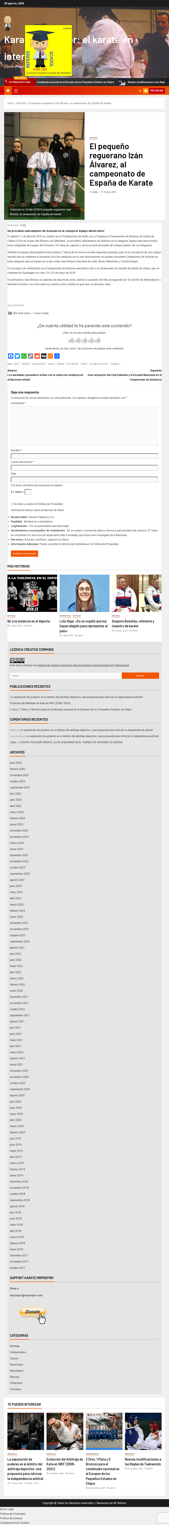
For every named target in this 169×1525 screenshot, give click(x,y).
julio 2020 (15, 1101)
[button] (15, 91)
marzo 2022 (17, 978)
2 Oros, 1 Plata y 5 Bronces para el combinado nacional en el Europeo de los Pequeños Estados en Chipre (71, 709)
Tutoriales (15, 1389)
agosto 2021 (17, 1021)
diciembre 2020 (19, 1070)
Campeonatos (18, 1352)
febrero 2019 (17, 1169)
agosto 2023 (17, 879)
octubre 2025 (17, 781)
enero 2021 (16, 1064)
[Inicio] (8, 91)
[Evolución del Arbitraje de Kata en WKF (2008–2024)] (65, 1431)
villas (13, 742)
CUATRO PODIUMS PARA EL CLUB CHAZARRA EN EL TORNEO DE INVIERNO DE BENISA (71, 742)
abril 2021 (15, 1046)
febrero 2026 (17, 769)
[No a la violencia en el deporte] (32, 593)
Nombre (16, 450)
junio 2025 (16, 799)
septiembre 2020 (20, 1089)
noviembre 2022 (19, 929)
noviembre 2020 (19, 1077)
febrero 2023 (17, 910)
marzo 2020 (17, 1126)
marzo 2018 (17, 1237)
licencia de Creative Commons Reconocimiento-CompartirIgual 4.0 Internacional (83, 665)
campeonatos (39, 363)
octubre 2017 (17, 1267)
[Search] (140, 91)
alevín (16, 363)
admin (95, 192)
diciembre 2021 (19, 996)
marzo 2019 (17, 1163)
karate (84, 363)
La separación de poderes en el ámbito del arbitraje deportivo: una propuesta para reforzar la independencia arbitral (76, 697)
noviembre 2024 (19, 836)
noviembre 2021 (19, 1003)
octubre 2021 (17, 1009)
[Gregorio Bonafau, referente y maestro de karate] (137, 593)
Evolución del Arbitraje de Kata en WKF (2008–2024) (40, 703)
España (60, 363)
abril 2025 (15, 806)
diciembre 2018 (19, 1181)
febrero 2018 (17, 1243)
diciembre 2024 (19, 830)
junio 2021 (16, 1033)
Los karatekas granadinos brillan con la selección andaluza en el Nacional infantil (45, 375)
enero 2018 (16, 1249)
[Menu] (15, 91)
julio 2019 (15, 1138)
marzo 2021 (17, 1052)
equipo (51, 363)
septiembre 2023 (20, 873)
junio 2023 (16, 886)
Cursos (14, 1358)
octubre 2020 (17, 1083)
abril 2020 (15, 1120)
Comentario (18, 403)
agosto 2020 (17, 1095)
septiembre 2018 (20, 1200)
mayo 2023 (16, 892)
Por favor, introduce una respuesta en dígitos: (37, 485)
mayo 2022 (16, 966)
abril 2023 (15, 898)
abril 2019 (15, 1157)
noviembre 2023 (19, 861)
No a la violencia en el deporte (28, 621)
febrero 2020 (17, 1132)
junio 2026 (16, 762)
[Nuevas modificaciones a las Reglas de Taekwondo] (143, 1431)
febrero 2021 (17, 1058)
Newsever (102, 1503)
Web (13, 473)
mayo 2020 (16, 1113)
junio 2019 (16, 1144)
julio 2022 (15, 953)
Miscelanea (16, 1370)
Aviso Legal (7, 1509)
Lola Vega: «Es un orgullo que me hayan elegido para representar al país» (84, 626)
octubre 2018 (17, 1193)
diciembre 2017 (19, 1255)
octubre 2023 (17, 867)
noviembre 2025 (19, 775)
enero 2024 (16, 849)
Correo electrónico (22, 462)
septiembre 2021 (20, 1015)
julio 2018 (15, 1212)
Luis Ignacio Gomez (98, 363)
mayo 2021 (16, 1040)
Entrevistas (65, 616)
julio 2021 (15, 1027)
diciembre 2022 (19, 923)
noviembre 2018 (19, 1187)
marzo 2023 (17, 904)
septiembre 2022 (20, 941)
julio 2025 (15, 793)
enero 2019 (16, 1175)
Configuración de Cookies (15, 1522)
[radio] (71, 340)
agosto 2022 (17, 947)
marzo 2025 (17, 812)
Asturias (26, 363)
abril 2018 (15, 1231)
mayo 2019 (16, 1150)
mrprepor (115, 363)
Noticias (93, 138)
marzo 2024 (17, 843)
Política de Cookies (11, 1518)
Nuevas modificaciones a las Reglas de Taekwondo (125, 82)
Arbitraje (14, 1346)
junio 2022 (16, 959)
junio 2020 (16, 1107)
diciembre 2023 (19, 855)
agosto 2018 (17, 1206)
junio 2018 (16, 1218)
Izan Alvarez (72, 363)
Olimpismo (16, 1383)
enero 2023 (16, 916)
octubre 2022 (17, 935)
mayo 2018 (16, 1224)
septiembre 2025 (20, 787)
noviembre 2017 (19, 1261)
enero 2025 (16, 824)
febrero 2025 (17, 818)
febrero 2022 (17, 984)
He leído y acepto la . (38, 504)
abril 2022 (15, 972)
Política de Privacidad (50, 504)
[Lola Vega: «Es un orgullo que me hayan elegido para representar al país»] (84, 593)
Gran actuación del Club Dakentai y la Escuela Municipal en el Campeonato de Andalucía (125, 375)
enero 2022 (16, 990)
